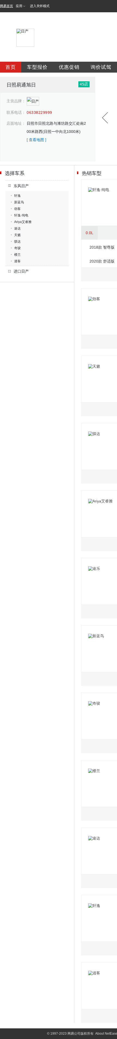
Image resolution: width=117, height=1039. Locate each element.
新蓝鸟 (19, 202)
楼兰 (17, 255)
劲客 (17, 209)
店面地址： (16, 123)
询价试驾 (101, 67)
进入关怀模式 (40, 6)
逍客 (17, 261)
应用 (19, 6)
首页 (10, 67)
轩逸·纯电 (21, 215)
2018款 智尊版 (102, 247)
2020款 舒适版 (102, 261)
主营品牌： (16, 101)
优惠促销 (69, 67)
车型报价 (37, 67)
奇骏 (17, 248)
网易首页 (6, 6)
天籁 (17, 235)
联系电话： (16, 112)
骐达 (17, 241)
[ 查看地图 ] (36, 140)
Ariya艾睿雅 (23, 222)
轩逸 (17, 196)
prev (105, 117)
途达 (17, 228)
